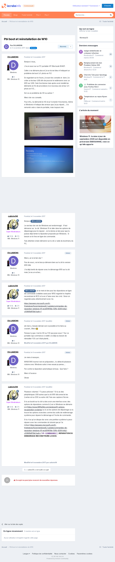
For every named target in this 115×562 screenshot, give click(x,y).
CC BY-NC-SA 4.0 (57, 556)
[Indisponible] (48, 126)
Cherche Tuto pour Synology (95, 75)
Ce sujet (102, 15)
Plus (38, 15)
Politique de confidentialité (42, 554)
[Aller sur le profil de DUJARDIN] (6, 46)
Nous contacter (60, 554)
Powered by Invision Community (57, 558)
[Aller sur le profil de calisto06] (13, 224)
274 (17, 236)
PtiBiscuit (87, 101)
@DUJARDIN (36, 221)
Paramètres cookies (84, 554)
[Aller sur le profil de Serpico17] (81, 85)
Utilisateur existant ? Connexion (86, 6)
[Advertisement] (38, 29)
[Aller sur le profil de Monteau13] (81, 64)
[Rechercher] (110, 15)
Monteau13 (84, 38)
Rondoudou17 (89, 55)
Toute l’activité (27, 15)
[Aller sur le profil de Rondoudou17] (81, 52)
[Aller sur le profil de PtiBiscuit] (81, 97)
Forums (7, 15)
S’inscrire (107, 6)
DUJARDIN (17, 45)
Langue (26, 554)
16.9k (11, 236)
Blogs (16, 15)
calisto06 (13, 216)
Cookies (71, 554)
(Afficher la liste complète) (88, 31)
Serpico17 (87, 89)
